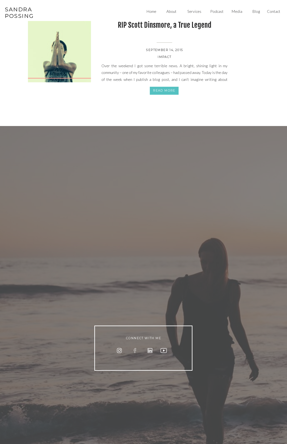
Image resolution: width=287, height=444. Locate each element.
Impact (164, 57)
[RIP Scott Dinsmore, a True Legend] (59, 50)
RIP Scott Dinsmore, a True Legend (164, 25)
